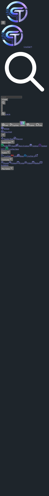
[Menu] (3, 23)
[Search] (3, 103)
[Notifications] (2, 110)
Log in (7, 114)
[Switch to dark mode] (3, 114)
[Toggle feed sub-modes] (3, 135)
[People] (2, 106)
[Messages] (2, 108)
